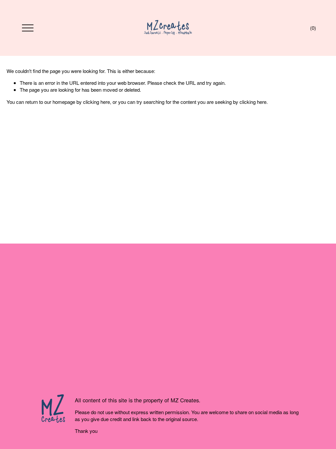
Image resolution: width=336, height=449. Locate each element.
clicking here (96, 101)
